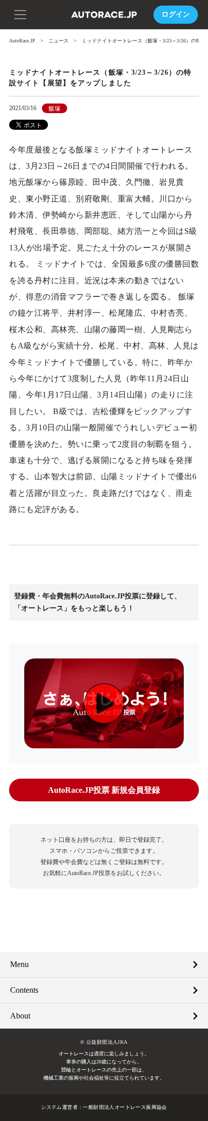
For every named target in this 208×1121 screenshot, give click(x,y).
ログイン (176, 14)
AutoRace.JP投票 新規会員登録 (104, 790)
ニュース (58, 40)
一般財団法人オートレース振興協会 (125, 1107)
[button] (20, 13)
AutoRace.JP (22, 40)
